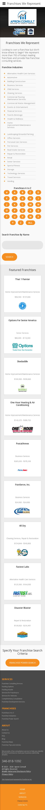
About (23, 793)
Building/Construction (16, 81)
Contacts (22, 805)
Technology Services (16, 173)
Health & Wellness (15, 119)
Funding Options (8, 687)
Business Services (15, 85)
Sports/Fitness (13, 165)
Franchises (22, 801)
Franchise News (7, 742)
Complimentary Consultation (12, 699)
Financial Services (14, 111)
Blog (3, 739)
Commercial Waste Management (21, 103)
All (30, 222)
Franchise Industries (9, 716)
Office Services (13, 138)
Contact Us (6, 733)
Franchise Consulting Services (12, 683)
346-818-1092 (11, 761)
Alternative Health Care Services (21, 73)
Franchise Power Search (22, 662)
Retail (9, 157)
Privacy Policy (7, 774)
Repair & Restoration (16, 153)
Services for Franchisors (10, 693)
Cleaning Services (14, 93)
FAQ (3, 736)
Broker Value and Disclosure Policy (16, 771)
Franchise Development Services (13, 702)
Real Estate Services (16, 150)
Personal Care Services (17, 142)
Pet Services (12, 146)
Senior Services (13, 161)
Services (22, 797)
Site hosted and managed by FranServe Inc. (17, 779)
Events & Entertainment (17, 107)
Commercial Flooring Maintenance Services (16, 98)
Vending (10, 181)
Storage (10, 169)
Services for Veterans (9, 696)
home (22, 789)
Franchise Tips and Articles (11, 745)
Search (9, 257)
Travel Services (13, 177)
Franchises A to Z (8, 713)
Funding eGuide (7, 690)
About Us (5, 730)
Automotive (12, 77)
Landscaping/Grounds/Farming (20, 134)
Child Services (13, 89)
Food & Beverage (14, 115)
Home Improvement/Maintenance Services (19, 125)
